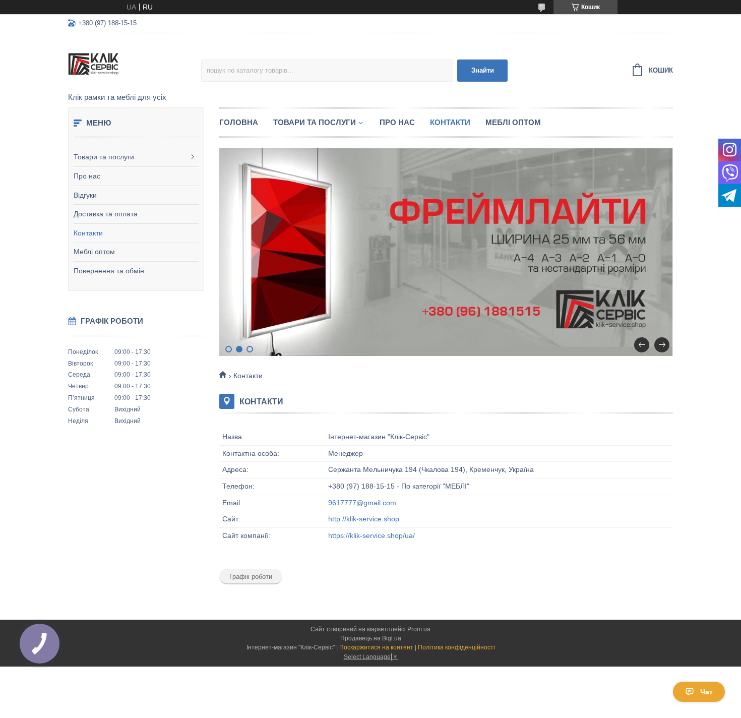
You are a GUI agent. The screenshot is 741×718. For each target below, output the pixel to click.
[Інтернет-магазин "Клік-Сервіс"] (134, 63)
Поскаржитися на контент (376, 647)
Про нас (87, 176)
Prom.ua (418, 629)
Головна (238, 122)
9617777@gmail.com (362, 503)
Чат (706, 692)
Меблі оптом (94, 252)
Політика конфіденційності (456, 647)
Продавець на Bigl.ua (370, 638)
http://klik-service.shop (363, 519)
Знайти (482, 70)
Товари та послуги (104, 157)
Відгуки (85, 195)
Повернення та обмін (109, 271)
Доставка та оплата (106, 214)
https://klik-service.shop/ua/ (371, 535)
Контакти (88, 233)
